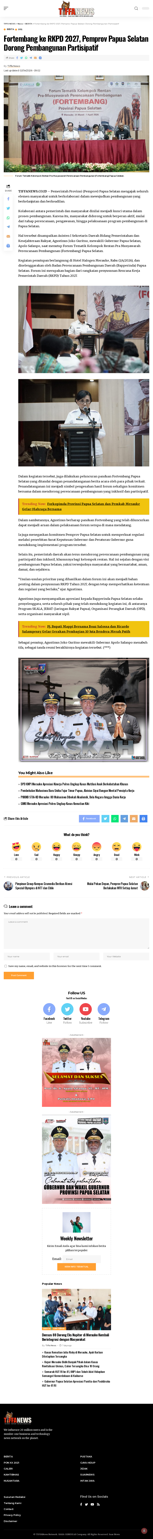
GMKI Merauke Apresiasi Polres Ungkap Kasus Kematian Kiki (55, 803)
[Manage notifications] (144, 1531)
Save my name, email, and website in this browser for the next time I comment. (55, 966)
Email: (57, 1259)
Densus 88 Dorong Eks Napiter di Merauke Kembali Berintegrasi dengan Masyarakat (75, 1337)
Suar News (114, 1534)
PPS (20, 30)
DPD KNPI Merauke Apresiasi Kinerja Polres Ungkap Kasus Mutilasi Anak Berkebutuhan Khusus (74, 784)
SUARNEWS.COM (76, 1397)
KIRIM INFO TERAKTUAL (76, 1267)
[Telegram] (104, 1014)
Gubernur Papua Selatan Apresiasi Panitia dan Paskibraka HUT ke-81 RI (76, 1383)
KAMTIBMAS (59, 1328)
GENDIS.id (70, 1534)
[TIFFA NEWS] (77, 8)
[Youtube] (85, 1014)
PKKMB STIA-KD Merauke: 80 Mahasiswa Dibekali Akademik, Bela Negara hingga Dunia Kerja (73, 797)
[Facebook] (49, 1014)
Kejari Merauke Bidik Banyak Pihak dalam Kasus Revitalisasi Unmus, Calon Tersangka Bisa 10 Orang (70, 1364)
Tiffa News (13, 66)
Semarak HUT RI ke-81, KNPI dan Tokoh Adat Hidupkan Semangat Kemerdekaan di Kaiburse (73, 1373)
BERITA (10, 29)
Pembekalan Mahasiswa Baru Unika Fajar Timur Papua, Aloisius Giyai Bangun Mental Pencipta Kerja (77, 790)
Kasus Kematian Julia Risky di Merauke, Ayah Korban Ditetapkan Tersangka (72, 1354)
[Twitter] (67, 1014)
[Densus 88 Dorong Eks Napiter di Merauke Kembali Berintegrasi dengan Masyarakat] (76, 1309)
